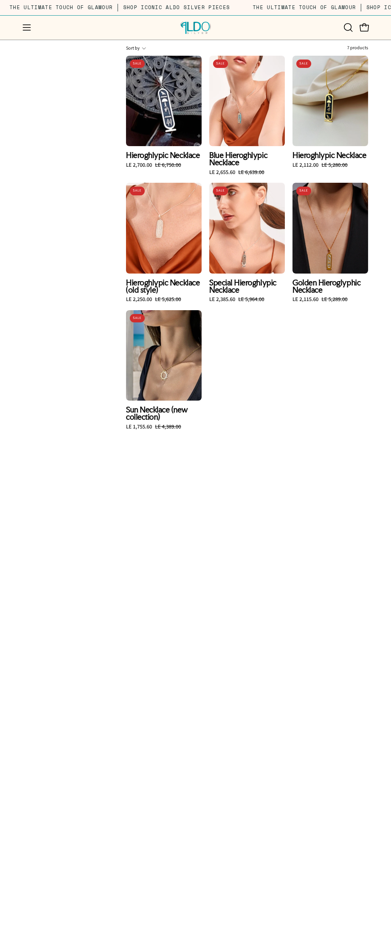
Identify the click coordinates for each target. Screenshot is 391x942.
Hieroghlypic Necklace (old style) (163, 286)
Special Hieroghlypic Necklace (242, 286)
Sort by (133, 48)
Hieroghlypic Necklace (163, 155)
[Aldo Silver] (195, 27)
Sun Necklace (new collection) (156, 413)
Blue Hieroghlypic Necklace (238, 159)
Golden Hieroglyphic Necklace (326, 286)
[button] (347, 27)
